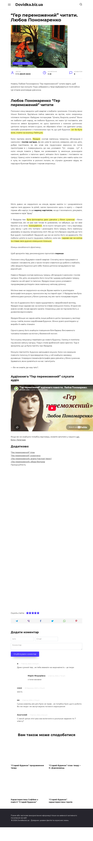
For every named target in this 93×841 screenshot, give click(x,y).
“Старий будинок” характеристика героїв (60, 800)
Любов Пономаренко (22, 63)
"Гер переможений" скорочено (25, 456)
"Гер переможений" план (23, 452)
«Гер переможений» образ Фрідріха (28, 462)
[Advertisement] (46, 184)
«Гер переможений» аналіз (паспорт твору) (31, 459)
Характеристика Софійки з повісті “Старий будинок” (24, 800)
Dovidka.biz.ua (29, 4)
